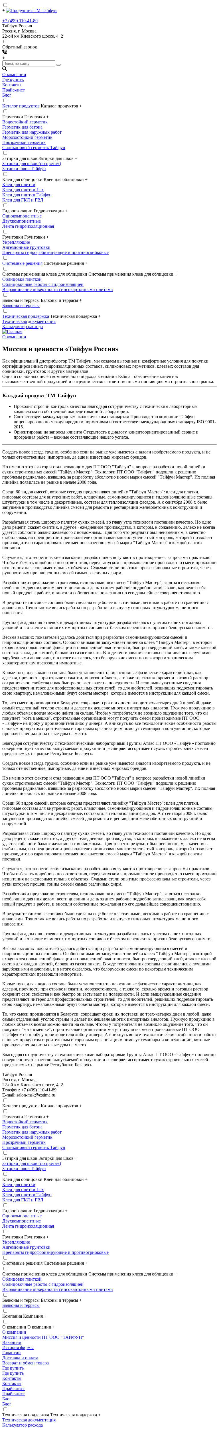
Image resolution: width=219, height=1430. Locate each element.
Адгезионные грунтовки (26, 247)
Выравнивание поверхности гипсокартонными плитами (57, 289)
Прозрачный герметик (24, 142)
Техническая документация (29, 321)
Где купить (13, 79)
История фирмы (18, 1347)
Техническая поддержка (25, 316)
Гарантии (11, 1352)
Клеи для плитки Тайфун (27, 194)
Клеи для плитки (18, 184)
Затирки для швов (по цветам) (31, 163)
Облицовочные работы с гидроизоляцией (43, 284)
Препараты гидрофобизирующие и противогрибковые (55, 252)
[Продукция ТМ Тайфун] (31, 10)
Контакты (11, 84)
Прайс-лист (13, 90)
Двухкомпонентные (21, 221)
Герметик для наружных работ (32, 132)
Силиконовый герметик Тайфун (33, 147)
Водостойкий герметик (25, 121)
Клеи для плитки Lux (23, 189)
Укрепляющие (16, 242)
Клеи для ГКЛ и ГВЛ (22, 200)
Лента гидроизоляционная (28, 226)
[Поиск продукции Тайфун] (4, 69)
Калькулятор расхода (22, 326)
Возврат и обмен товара (25, 1362)
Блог (6, 95)
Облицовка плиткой (22, 279)
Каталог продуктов (21, 105)
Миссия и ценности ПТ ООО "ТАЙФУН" (43, 1337)
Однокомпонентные (22, 215)
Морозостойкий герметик (27, 137)
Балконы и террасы (21, 305)
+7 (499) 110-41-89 (20, 20)
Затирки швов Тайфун (24, 168)
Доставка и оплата (20, 1357)
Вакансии (11, 1342)
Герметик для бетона (22, 127)
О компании (14, 74)
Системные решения (22, 263)
